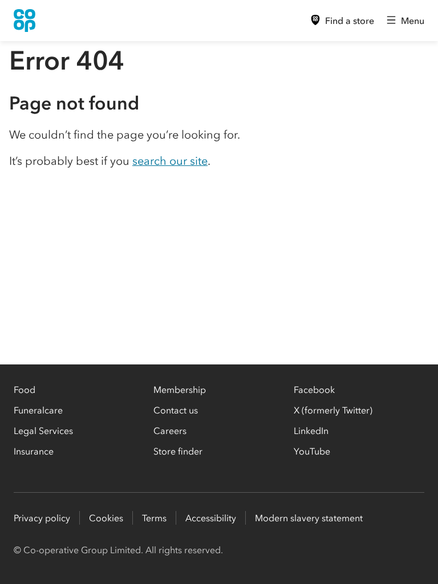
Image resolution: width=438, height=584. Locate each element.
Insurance (34, 451)
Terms (154, 518)
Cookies (106, 518)
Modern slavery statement (309, 518)
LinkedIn (311, 430)
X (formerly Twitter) (333, 410)
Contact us (175, 410)
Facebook (314, 389)
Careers (169, 430)
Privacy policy (42, 518)
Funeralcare (38, 410)
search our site (170, 161)
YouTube (312, 451)
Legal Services (43, 430)
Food (24, 389)
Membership (179, 389)
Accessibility (210, 518)
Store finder (177, 451)
